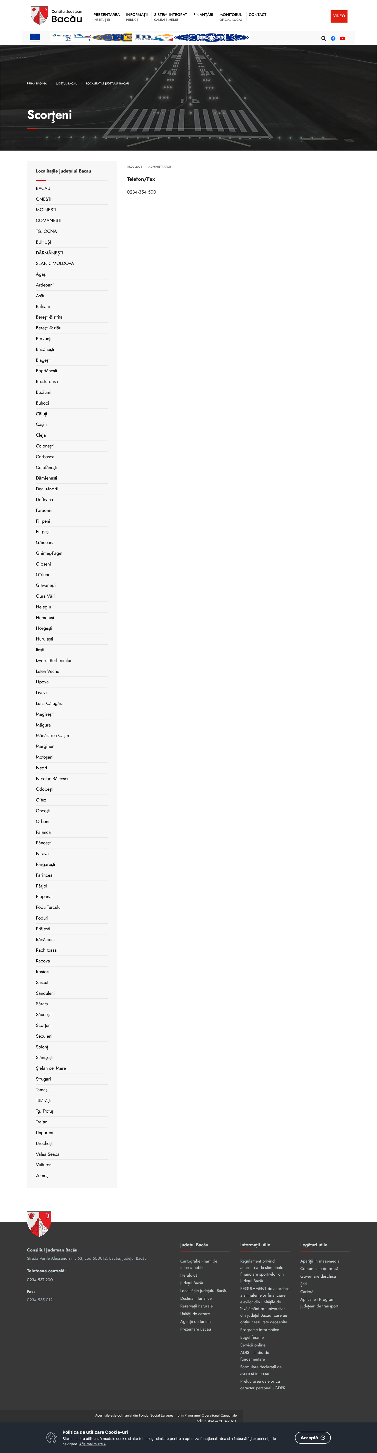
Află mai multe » (92, 1444)
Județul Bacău (66, 83)
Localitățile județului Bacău (107, 83)
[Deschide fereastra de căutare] (323, 37)
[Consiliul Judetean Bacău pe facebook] (332, 37)
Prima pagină (37, 83)
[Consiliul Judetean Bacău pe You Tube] (341, 37)
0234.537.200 (40, 1280)
